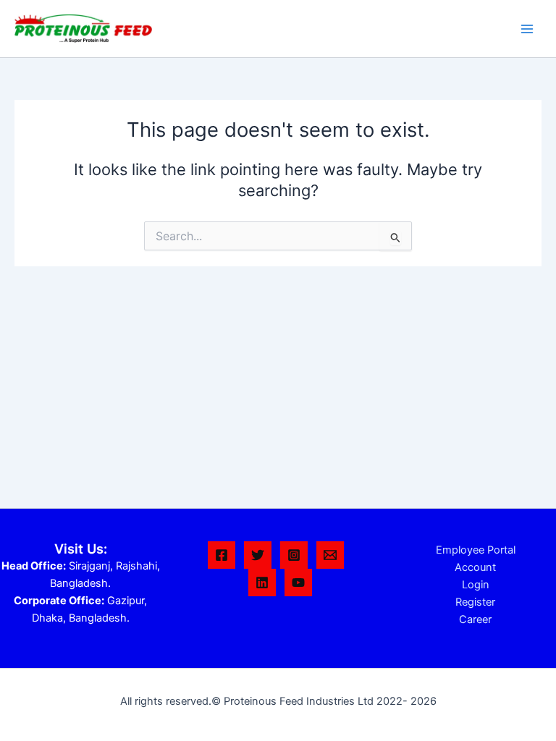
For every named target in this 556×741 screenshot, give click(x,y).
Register (475, 602)
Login (475, 584)
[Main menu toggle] (527, 28)
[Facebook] (221, 555)
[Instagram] (294, 555)
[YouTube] (298, 582)
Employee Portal (475, 549)
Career (475, 619)
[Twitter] (257, 555)
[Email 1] (330, 555)
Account (475, 567)
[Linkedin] (262, 582)
